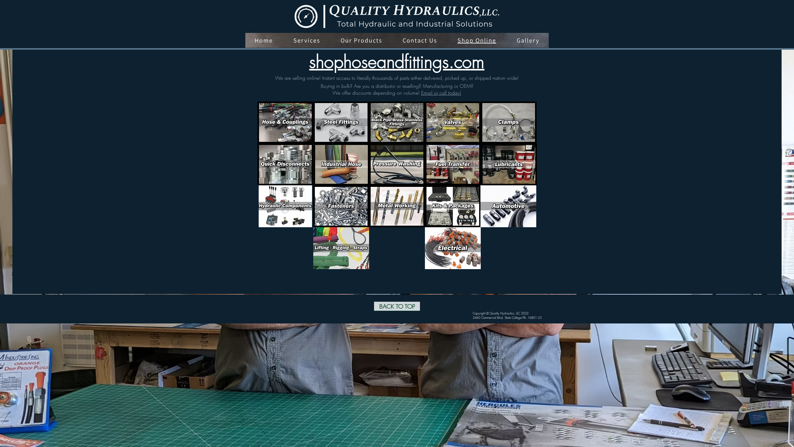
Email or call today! (441, 92)
